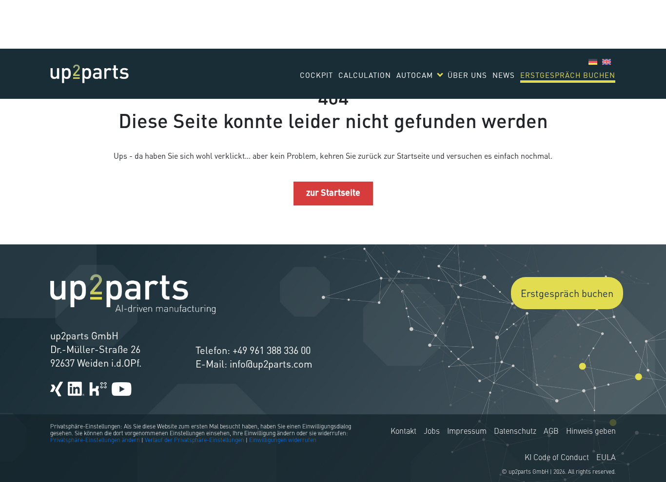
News (503, 75)
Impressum (467, 432)
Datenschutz (515, 432)
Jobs (432, 432)
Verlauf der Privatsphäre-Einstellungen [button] (194, 441)
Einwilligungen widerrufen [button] (282, 441)
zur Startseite (333, 193)
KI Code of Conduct (557, 458)
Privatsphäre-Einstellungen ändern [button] (95, 441)
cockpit (316, 75)
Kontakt (403, 432)
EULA (606, 458)
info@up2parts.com (271, 363)
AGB (551, 432)
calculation (364, 75)
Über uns (467, 75)
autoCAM (414, 75)
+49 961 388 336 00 (272, 350)
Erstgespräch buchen (567, 75)
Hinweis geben (591, 432)
